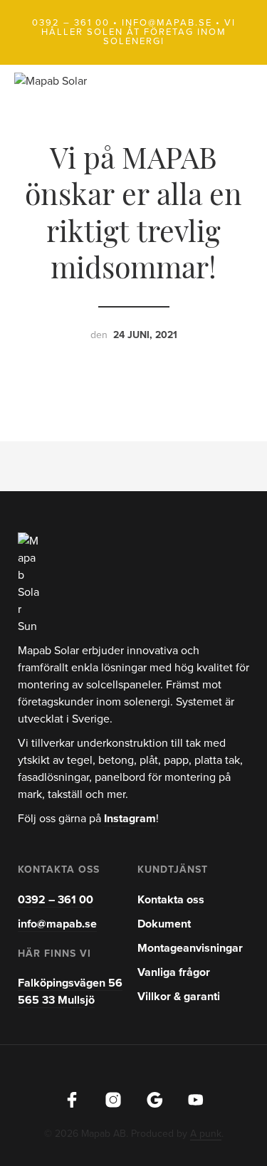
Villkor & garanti (178, 996)
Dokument (164, 924)
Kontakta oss (170, 900)
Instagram (130, 819)
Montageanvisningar (190, 948)
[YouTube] (195, 1099)
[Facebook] (71, 1099)
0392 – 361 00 (71, 22)
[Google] (154, 1099)
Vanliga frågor (173, 972)
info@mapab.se (167, 22)
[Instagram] (113, 1099)
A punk (205, 1134)
